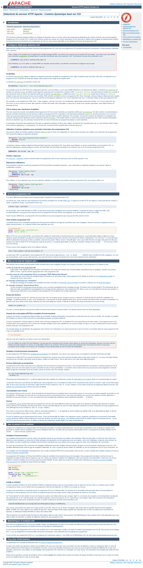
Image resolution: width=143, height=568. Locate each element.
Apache (5, 10)
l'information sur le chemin (82, 379)
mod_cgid (10, 33)
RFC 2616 (86, 357)
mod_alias (11, 29)
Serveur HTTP (13, 10)
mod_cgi (10, 31)
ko (118, 17)
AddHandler (27, 29)
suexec (19, 404)
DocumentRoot (56, 94)
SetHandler (31, 125)
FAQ (125, 4)
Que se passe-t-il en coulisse (132, 37)
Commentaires (127, 47)
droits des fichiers (104, 282)
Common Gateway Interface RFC (17, 452)
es (108, 17)
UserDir (53, 118)
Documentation (24, 10)
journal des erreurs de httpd (68, 282)
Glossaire (130, 4)
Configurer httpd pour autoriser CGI (129, 27)
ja (114, 17)
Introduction (126, 24)
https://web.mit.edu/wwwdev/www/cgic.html (103, 535)
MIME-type (66, 200)
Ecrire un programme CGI (130, 30)
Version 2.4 (34, 10)
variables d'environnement (39, 354)
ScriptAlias (27, 33)
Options (26, 31)
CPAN (65, 529)
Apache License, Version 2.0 (20, 564)
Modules (112, 4)
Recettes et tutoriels (45, 10)
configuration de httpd (105, 276)
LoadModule (23, 56)
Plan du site (138, 4)
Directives (119, 4)
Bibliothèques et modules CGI (132, 39)
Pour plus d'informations (130, 41)
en (105, 17)
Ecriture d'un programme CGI (16, 387)
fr (111, 17)
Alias (23, 92)
